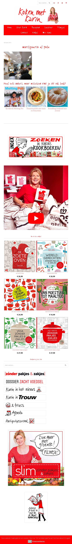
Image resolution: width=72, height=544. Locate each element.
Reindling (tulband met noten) (57, 109)
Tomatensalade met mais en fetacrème (36, 109)
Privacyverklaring (38, 541)
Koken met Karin (36, 15)
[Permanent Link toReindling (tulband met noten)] (57, 106)
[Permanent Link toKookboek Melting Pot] (14, 106)
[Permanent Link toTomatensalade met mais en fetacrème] (36, 106)
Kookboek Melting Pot (14, 108)
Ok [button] (30, 541)
